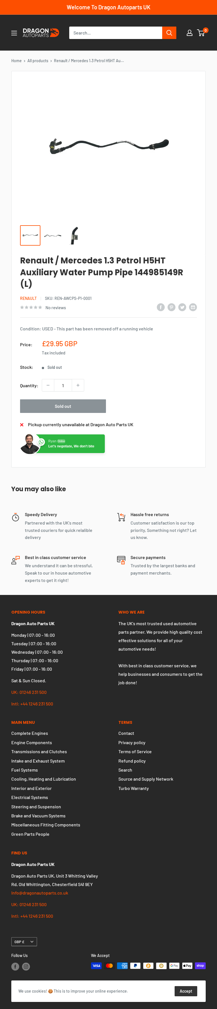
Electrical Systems (29, 797)
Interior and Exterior (31, 788)
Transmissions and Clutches (39, 751)
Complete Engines (29, 733)
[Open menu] (14, 33)
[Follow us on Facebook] (15, 966)
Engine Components (31, 742)
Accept (186, 991)
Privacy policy (132, 742)
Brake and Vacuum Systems (38, 815)
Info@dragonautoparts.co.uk (39, 892)
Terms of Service (135, 751)
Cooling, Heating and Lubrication (43, 778)
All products (37, 60)
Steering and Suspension (36, 806)
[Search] (169, 33)
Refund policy (132, 760)
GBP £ (19, 941)
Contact (126, 733)
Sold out (63, 406)
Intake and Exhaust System (38, 760)
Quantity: (29, 385)
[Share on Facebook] (161, 306)
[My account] (189, 33)
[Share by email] (193, 306)
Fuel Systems (24, 769)
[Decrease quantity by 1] (48, 385)
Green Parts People (30, 834)
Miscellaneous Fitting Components (45, 824)
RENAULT (28, 298)
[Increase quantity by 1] (78, 385)
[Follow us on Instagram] (26, 966)
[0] (201, 32)
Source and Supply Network (145, 778)
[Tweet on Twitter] (182, 306)
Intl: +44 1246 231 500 (32, 703)
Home (16, 60)
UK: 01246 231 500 (29, 692)
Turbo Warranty (133, 788)
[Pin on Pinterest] (171, 306)
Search (125, 769)
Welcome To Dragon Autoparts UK (108, 7)
